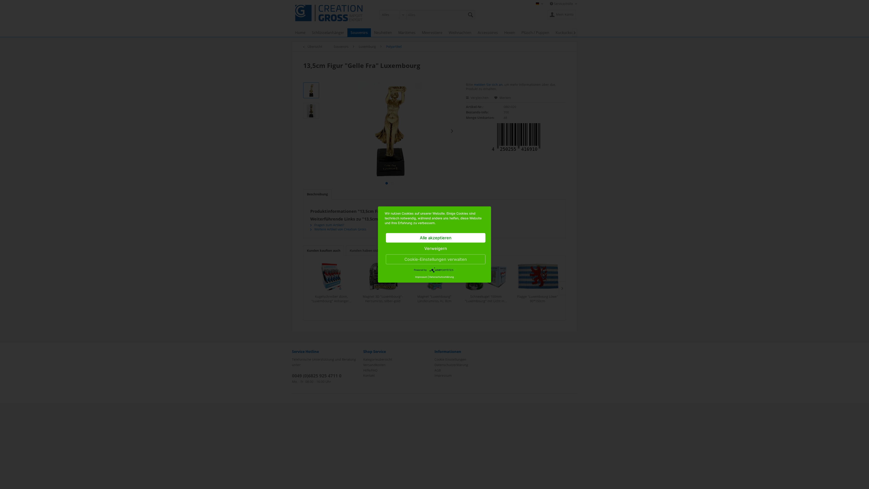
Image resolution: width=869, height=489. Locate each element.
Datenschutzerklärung (441, 277)
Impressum (421, 277)
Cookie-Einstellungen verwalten (435, 259)
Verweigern (435, 248)
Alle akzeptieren (435, 237)
